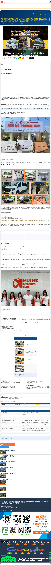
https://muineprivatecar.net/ (8, 438)
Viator (26, 23)
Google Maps (30, 23)
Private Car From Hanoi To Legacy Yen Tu (7, 491)
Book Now (12, 563)
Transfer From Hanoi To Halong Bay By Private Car (9, 461)
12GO (16, 507)
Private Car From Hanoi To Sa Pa (6, 449)
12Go (24, 23)
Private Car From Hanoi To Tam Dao (6, 485)
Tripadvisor (13, 507)
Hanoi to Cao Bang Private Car (6, 310)
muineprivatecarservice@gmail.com (8, 437)
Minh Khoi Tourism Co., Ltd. (23, 22)
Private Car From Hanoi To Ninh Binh (6, 455)
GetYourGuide (21, 23)
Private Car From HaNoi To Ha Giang (6, 479)
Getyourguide (10, 507)
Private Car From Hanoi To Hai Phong (6, 467)
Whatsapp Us (38, 563)
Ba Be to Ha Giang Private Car (6, 311)
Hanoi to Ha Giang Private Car (6, 309)
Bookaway (4, 507)
